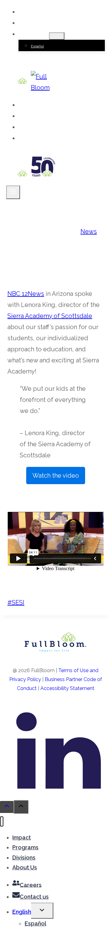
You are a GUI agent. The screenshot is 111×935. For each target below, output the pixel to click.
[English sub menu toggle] (56, 36)
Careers (38, 12)
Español (37, 46)
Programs (39, 116)
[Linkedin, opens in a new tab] (58, 786)
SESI (15, 602)
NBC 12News (25, 293)
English (21, 911)
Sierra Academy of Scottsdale (49, 316)
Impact (36, 105)
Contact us (40, 23)
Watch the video (58, 478)
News (88, 231)
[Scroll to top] (7, 807)
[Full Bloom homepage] (55, 649)
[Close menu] (1, 821)
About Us (39, 138)
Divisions (39, 127)
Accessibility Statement (67, 688)
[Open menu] (13, 192)
